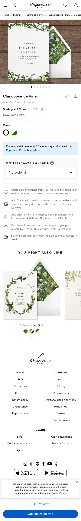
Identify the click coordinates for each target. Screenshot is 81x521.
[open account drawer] (75, 5)
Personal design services (61, 399)
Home (6, 15)
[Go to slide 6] (46, 87)
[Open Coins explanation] (41, 109)
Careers (61, 413)
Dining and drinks (36, 15)
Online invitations (61, 436)
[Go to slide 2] (34, 87)
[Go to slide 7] (49, 87)
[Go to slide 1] (31, 87)
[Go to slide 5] (43, 87)
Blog (19, 436)
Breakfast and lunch (59, 15)
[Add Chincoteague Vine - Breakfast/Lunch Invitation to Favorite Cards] (66, 96)
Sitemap (20, 393)
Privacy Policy (58, 493)
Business (18, 15)
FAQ (20, 379)
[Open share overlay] (75, 95)
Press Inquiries (61, 420)
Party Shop (60, 406)
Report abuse (20, 413)
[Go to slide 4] (40, 87)
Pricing (61, 386)
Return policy (20, 399)
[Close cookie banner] (77, 482)
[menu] (5, 5)
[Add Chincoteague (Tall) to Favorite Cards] (31, 337)
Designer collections (19, 443)
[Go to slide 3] (37, 87)
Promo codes (61, 393)
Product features (61, 443)
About (60, 379)
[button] (52, 163)
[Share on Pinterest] (37, 464)
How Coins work (14, 115)
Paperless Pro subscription (23, 150)
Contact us (20, 386)
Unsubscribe (20, 406)
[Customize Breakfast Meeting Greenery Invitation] (40, 52)
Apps (19, 450)
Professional (17, 172)
